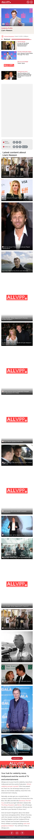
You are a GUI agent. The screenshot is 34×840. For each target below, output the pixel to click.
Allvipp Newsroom (9, 36)
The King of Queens (7, 805)
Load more (16, 758)
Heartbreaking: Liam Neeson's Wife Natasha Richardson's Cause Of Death (24, 75)
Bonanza (22, 800)
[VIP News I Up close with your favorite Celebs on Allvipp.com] (14, 2)
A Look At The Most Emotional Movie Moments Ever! (23, 45)
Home (2, 5)
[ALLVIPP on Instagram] (17, 833)
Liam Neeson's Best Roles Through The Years (25, 54)
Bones (19, 805)
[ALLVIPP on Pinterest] (22, 833)
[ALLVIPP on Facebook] (11, 833)
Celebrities (6, 5)
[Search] (28, 2)
